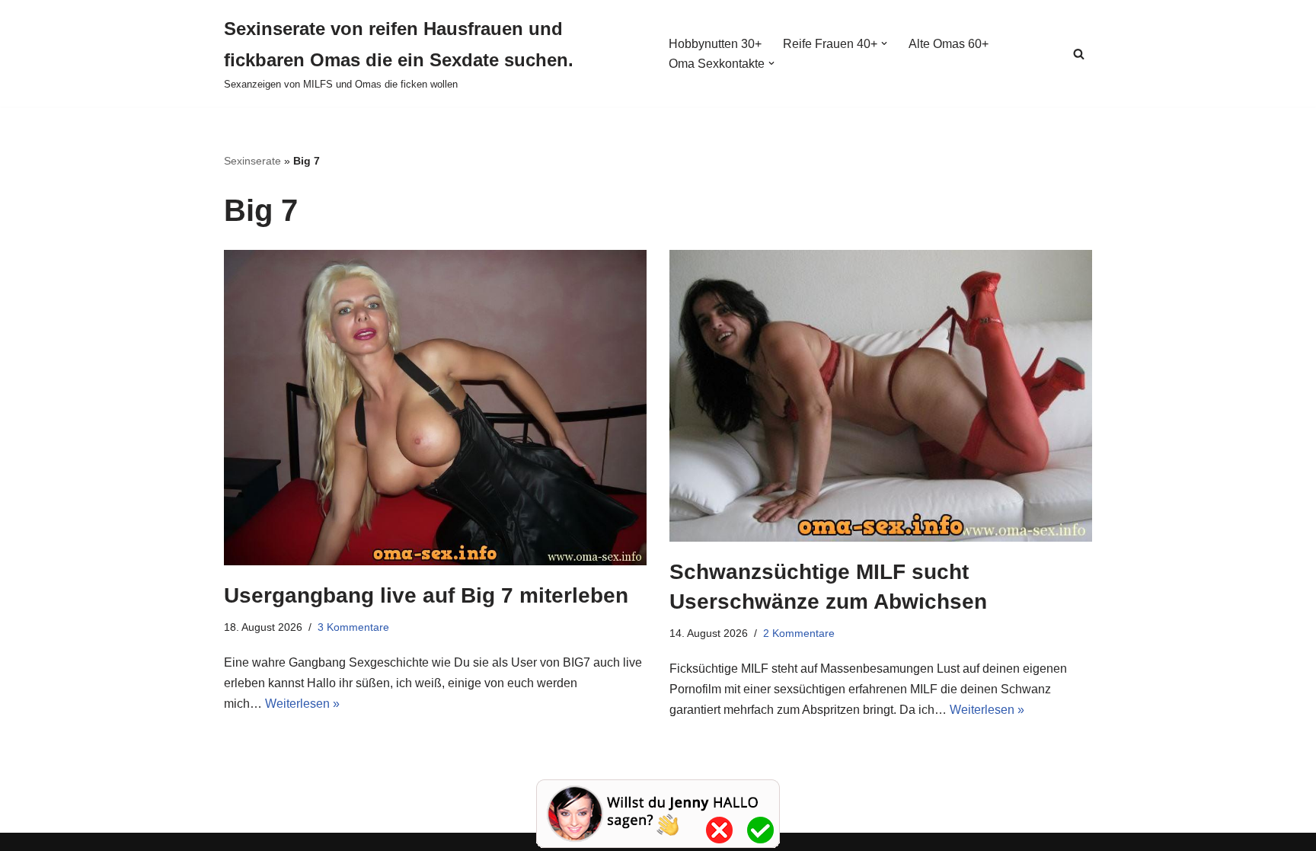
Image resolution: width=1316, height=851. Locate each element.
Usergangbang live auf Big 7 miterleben (426, 595)
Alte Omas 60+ (949, 43)
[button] (884, 43)
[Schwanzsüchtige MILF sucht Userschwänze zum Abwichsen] (880, 396)
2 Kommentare (799, 633)
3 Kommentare (353, 627)
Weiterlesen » (302, 703)
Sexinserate (252, 161)
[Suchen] (1078, 53)
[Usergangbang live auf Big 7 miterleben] (435, 407)
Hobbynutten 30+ (715, 43)
